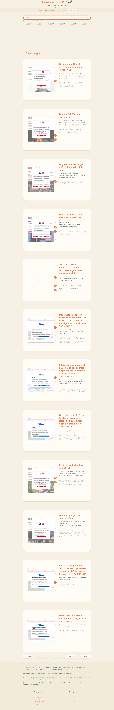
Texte (82, 584)
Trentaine (73, 485)
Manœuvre (79, 286)
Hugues (73, 182)
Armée (61, 284)
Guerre (79, 285)
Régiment (73, 288)
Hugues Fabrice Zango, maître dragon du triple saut (71, 167)
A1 (55, 89)
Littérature (69, 484)
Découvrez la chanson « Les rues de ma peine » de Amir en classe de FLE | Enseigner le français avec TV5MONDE (72, 321)
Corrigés (69, 339)
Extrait (61, 131)
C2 (55, 68)
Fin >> (85, 656)
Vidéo (77, 132)
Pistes (83, 341)
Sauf (72, 342)
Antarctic (68, 231)
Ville (77, 342)
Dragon (68, 83)
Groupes (75, 390)
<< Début (28, 656)
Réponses (62, 342)
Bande (69, 82)
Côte (72, 478)
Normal (75, 391)
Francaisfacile (79, 180)
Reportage (62, 393)
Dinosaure (76, 435)
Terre (61, 289)
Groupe (74, 438)
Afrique (61, 478)
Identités (72, 483)
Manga (61, 86)
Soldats (79, 288)
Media (78, 182)
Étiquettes (61, 438)
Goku (79, 131)
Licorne (61, 234)
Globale (81, 532)
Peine (78, 341)
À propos (64, 10)
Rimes (68, 342)
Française (81, 339)
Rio (60, 536)
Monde (72, 234)
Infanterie (61, 286)
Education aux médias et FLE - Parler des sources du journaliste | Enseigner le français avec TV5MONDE (72, 371)
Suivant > (71, 656)
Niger (61, 183)
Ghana (82, 481)
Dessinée (62, 83)
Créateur (81, 82)
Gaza (61, 182)
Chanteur (68, 338)
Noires (61, 485)
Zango (72, 183)
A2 (55, 85)
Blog (59, 10)
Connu (75, 82)
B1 (55, 81)
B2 (55, 77)
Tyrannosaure (62, 439)
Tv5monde (76, 393)
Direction (62, 390)
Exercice (74, 83)
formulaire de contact (50, 679)
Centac (80, 284)
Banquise (75, 231)
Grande (61, 483)
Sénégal (66, 485)
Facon (73, 180)
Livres (75, 484)
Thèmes (40, 697)
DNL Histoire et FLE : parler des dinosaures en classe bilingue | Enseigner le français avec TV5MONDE (72, 421)
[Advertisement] (57, 36)
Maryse (80, 484)
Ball (64, 82)
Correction (62, 339)
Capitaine (67, 284)
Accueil (40, 10)
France (68, 85)
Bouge (68, 630)
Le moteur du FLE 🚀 (57, 2)
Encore (61, 480)
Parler (67, 341)
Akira (60, 82)
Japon (84, 233)
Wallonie (76, 631)
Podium (66, 183)
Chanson (62, 338)
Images (81, 630)
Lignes (73, 286)
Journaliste (62, 391)
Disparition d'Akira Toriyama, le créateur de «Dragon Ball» (70, 67)
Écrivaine (82, 478)
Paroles (72, 341)
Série (66, 86)
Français (62, 85)
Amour (72, 337)
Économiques (75, 530)
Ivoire (78, 483)
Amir (67, 337)
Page (61, 341)
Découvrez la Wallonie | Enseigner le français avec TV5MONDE (72, 619)
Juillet (67, 286)
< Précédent (43, 656)
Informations (82, 390)
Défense (72, 285)
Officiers (67, 288)
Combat (61, 285)
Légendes (69, 584)
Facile (81, 83)
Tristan (61, 585)
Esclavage (67, 480)
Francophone (75, 481)
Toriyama (71, 86)
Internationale (69, 533)
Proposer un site (39, 701)
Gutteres (66, 182)
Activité (61, 129)
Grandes (61, 533)
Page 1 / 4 (57, 656)
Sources (69, 393)
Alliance (68, 530)
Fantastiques (68, 233)
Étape (75, 339)
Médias (69, 391)
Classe (75, 338)
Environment (82, 231)
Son (72, 132)
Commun (82, 338)
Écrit (76, 478)
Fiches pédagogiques (49, 10)
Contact (40, 703)
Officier (61, 288)
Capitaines (73, 284)
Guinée (67, 483)
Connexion (72, 10)
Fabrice (61, 180)
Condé (67, 478)
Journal (80, 85)
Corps (67, 285)
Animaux (61, 231)
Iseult (79, 583)
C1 (55, 72)
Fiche (68, 390)
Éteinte (74, 480)
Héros (74, 85)
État (82, 530)
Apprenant (79, 337)
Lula (82, 533)
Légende (62, 584)
